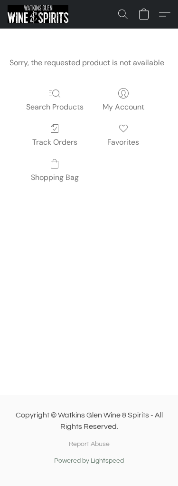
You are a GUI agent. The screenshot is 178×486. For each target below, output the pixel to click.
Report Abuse (89, 444)
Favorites (123, 142)
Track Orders (54, 142)
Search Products (55, 107)
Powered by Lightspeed (89, 460)
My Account (123, 107)
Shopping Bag (55, 177)
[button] (39, 14)
